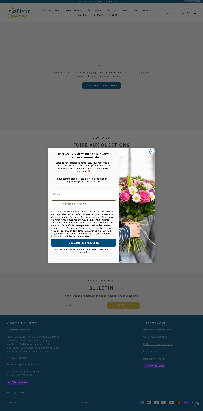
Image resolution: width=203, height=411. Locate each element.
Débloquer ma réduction (83, 242)
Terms (72, 236)
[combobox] (56, 204)
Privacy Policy (58, 236)
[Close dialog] (151, 151)
